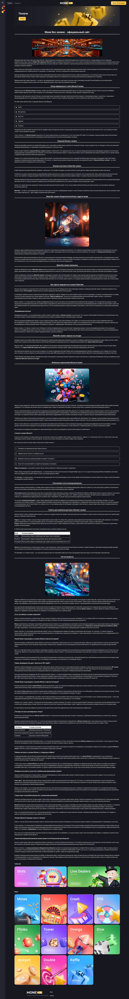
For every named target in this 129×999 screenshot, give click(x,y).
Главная (10, 3)
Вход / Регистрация (118, 3)
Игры (51, 992)
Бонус (22, 18)
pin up (90, 60)
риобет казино (75, 62)
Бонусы (52, 995)
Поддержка (17, 3)
